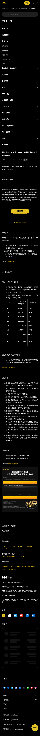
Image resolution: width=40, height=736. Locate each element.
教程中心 (5, 119)
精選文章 (5, 35)
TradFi (4, 64)
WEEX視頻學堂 (8, 125)
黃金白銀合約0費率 (8, 595)
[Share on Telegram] (15, 615)
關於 (5, 695)
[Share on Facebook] (27, 615)
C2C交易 (5, 106)
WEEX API (6, 113)
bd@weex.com (20, 724)
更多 (5, 704)
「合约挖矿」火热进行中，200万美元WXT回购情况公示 (20, 601)
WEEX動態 (6, 132)
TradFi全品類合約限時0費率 (11, 582)
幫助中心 (5, 8)
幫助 (5, 708)
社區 (5, 678)
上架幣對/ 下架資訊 (9, 68)
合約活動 (24, 8)
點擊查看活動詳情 (20, 222)
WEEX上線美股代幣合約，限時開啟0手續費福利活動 (19, 591)
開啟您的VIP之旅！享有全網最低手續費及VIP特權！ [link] (34, 8)
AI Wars (5, 145)
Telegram (14, 546)
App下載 (5, 94)
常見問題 (5, 81)
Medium (21, 546)
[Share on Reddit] (21, 615)
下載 (26, 3)
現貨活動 (5, 55)
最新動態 (5, 46)
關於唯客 (5, 74)
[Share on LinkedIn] (33, 615)
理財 (3, 138)
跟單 (3, 87)
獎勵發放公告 (6, 59)
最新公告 (14, 8)
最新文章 (5, 28)
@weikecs (14, 715)
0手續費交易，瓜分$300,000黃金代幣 (15, 587)
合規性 (6, 700)
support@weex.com (17, 729)
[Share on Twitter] (9, 615)
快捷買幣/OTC (7, 100)
